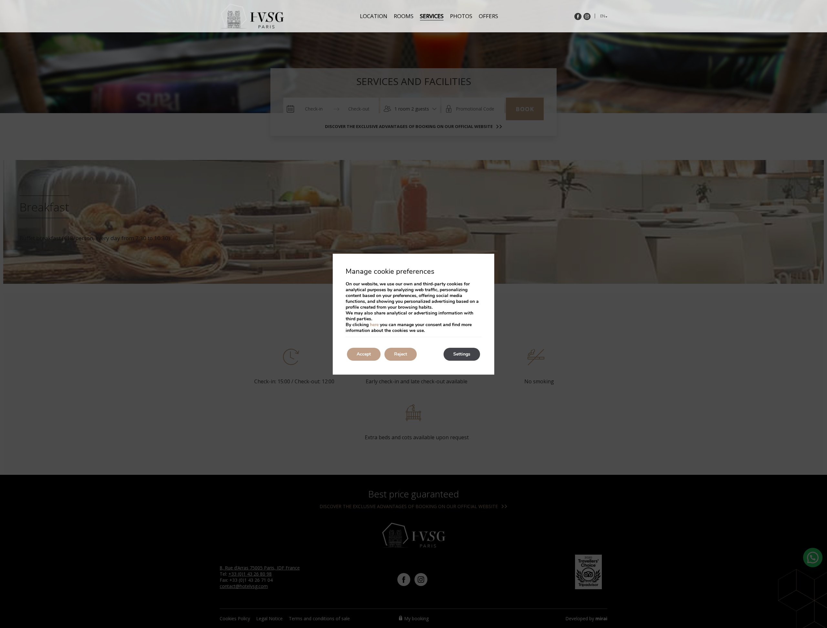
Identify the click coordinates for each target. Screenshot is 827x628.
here (374, 325)
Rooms (404, 16)
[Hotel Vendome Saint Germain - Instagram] (587, 16)
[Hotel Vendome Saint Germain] (252, 16)
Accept (364, 354)
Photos (461, 16)
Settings (461, 354)
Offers (488, 16)
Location (373, 16)
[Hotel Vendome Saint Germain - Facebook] (577, 16)
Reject (400, 354)
